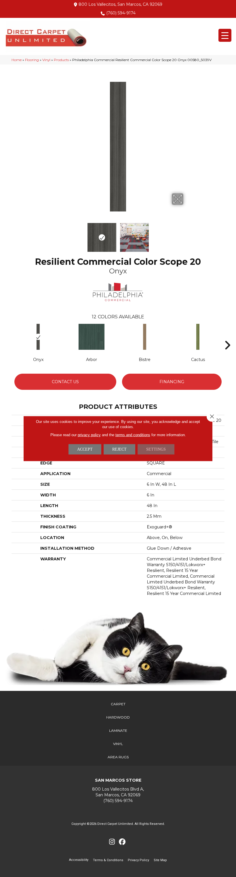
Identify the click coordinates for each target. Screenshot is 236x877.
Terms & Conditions (108, 860)
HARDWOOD (118, 717)
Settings (156, 449)
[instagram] (112, 842)
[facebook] (122, 842)
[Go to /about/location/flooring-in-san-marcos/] (118, 791)
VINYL (118, 744)
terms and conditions (132, 435)
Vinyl (46, 60)
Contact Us (65, 381)
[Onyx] (38, 336)
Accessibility (78, 860)
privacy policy (89, 435)
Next (187, 234)
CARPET (118, 704)
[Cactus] (197, 336)
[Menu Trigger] (224, 35)
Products (61, 60)
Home (17, 60)
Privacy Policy (138, 860)
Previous (49, 234)
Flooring (32, 60)
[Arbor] (91, 336)
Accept (85, 449)
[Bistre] (144, 336)
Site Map (160, 860)
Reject (119, 449)
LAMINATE (118, 730)
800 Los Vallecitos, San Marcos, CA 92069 (120, 4)
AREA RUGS (118, 757)
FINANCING (171, 381)
